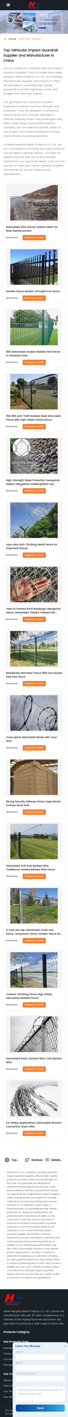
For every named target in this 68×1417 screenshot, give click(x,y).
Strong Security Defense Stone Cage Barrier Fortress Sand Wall (33, 803)
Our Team (9, 1391)
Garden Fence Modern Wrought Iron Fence (33, 291)
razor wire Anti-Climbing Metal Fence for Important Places (31, 546)
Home (12, 39)
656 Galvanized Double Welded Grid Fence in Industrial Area (33, 354)
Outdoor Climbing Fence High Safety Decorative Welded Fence (29, 996)
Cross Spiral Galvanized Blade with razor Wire (31, 739)
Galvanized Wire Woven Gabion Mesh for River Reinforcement (32, 229)
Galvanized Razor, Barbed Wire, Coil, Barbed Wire (34, 1060)
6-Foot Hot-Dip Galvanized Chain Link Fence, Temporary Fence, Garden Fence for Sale (33, 934)
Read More (12, 237)
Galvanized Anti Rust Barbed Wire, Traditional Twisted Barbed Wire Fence (30, 868)
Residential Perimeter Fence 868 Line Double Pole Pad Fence (34, 675)
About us (9, 1380)
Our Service (10, 1397)
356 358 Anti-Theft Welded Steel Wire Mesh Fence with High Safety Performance (33, 418)
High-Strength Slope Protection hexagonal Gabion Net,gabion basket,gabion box (32, 482)
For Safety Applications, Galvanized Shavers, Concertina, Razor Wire (34, 1125)
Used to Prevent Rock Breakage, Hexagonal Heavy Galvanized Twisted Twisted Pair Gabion (33, 612)
